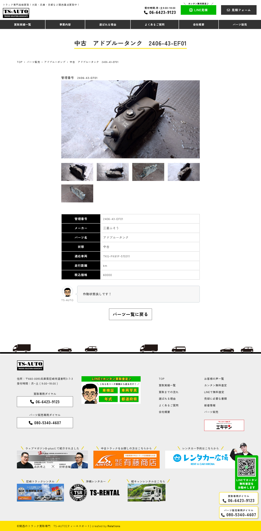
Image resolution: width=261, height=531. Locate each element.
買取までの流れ (169, 392)
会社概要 (164, 412)
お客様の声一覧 (214, 378)
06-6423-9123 (162, 12)
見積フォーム (241, 10)
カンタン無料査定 (215, 385)
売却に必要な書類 (215, 398)
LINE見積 (201, 10)
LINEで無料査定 (214, 392)
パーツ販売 (211, 412)
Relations (114, 526)
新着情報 (210, 405)
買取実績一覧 (167, 385)
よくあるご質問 (169, 405)
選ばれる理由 (167, 398)
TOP (162, 378)
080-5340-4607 (241, 514)
